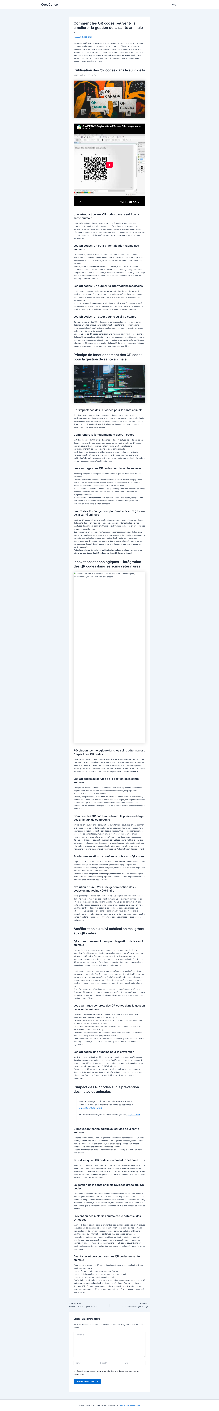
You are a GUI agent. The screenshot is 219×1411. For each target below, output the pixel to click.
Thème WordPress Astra (129, 1405)
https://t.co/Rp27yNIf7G (90, 1108)
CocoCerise (49, 4)
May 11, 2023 (134, 1114)
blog (174, 4)
